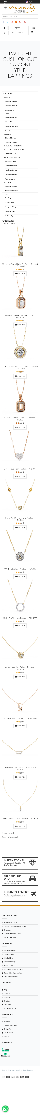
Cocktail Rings (9, 202)
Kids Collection (10, 153)
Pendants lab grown (11, 174)
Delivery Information (10, 1025)
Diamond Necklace (11, 186)
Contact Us (7, 1029)
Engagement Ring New (13, 146)
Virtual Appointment (10, 1008)
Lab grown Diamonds (12, 157)
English (30, 2)
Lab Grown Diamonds (11, 977)
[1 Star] (16, 269)
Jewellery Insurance (10, 922)
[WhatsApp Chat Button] (5, 1109)
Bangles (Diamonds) (11, 117)
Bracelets (8, 114)
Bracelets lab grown (11, 165)
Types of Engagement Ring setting (15, 926)
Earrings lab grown (10, 161)
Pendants (7, 97)
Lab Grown (7, 1005)
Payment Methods (10, 937)
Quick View (21, 273)
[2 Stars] (18, 269)
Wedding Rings (9, 954)
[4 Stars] (22, 269)
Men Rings (8, 198)
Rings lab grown (10, 179)
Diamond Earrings (10, 138)
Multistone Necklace (11, 191)
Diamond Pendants (11, 101)
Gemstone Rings (10, 211)
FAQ (5, 8)
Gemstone (7, 997)
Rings (6, 194)
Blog (5, 4)
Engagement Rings (10, 207)
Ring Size (7, 1001)
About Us (7, 1021)
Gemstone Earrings (11, 142)
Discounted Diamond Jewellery (14, 969)
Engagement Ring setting (14, 150)
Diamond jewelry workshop (13, 973)
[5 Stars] (23, 269)
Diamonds (7, 993)
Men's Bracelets (10, 131)
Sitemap (6, 1036)
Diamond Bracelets (11, 122)
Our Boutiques (8, 1033)
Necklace (7, 182)
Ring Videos (7, 930)
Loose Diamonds (9, 965)
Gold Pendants (9, 110)
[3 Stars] (20, 269)
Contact (6, 6)
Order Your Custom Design (12, 934)
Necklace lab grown (11, 170)
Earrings (7, 134)
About (6, 1)
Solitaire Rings (9, 216)
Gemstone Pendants (11, 106)
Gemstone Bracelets (11, 126)
